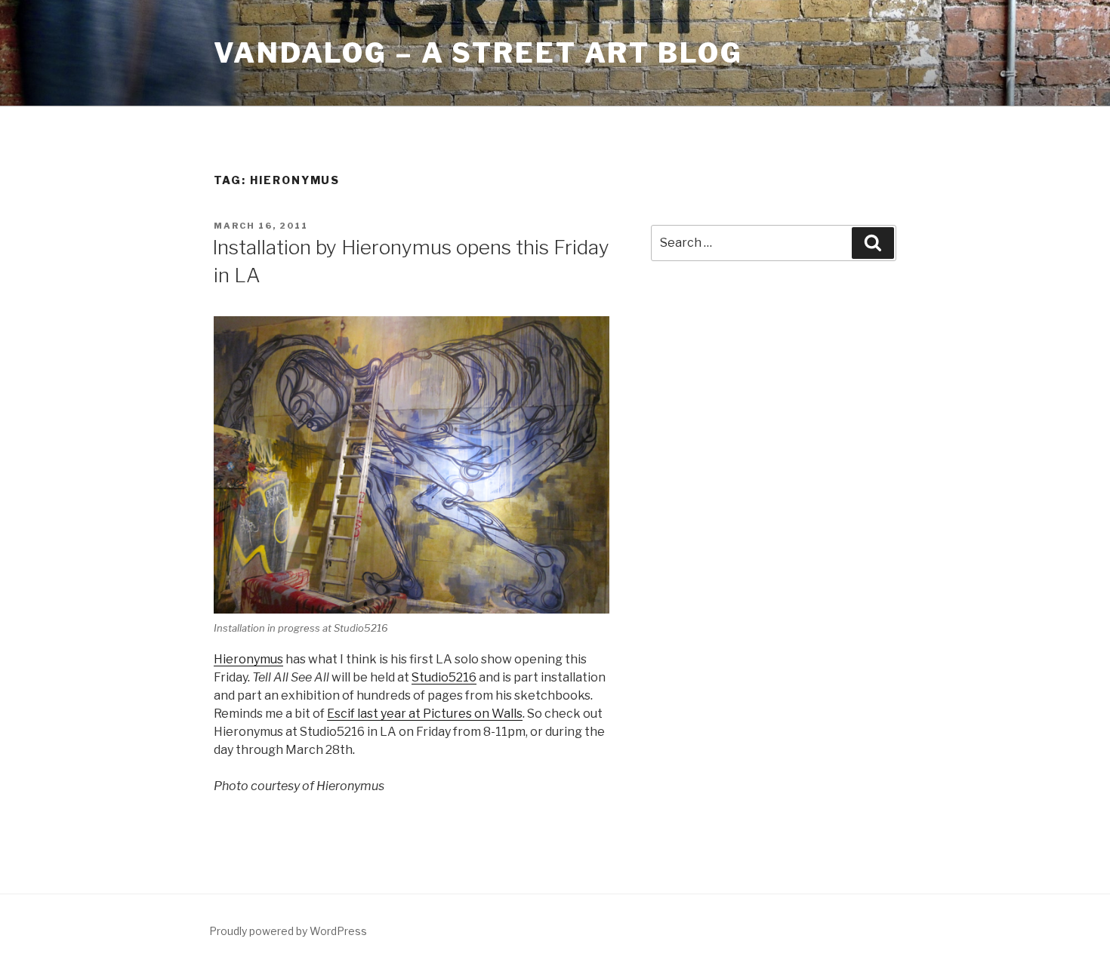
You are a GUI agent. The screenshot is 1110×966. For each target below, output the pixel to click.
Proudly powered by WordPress (288, 930)
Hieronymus (248, 659)
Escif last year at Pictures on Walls (425, 713)
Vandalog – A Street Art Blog (478, 52)
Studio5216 (444, 677)
